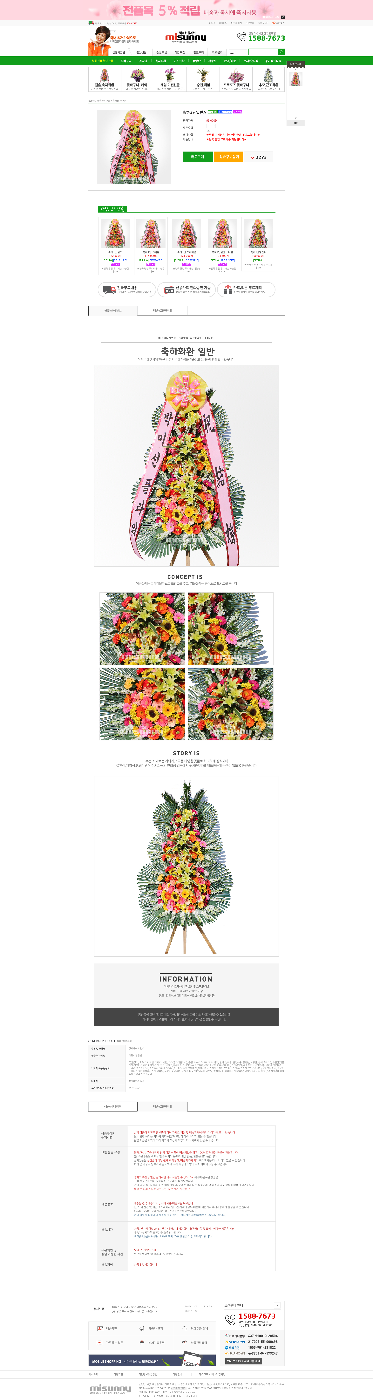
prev (111, 31)
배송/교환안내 (162, 310)
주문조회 (250, 23)
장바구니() (263, 23)
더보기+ (208, 1306)
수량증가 (208, 129)
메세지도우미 (156, 1342)
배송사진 (111, 1328)
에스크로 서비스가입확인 (212, 1374)
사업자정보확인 (178, 1388)
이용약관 (118, 1374)
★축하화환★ (103, 101)
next (114, 31)
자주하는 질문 (114, 1342)
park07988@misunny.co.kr (183, 1392)
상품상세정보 (113, 310)
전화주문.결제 (199, 1328)
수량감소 (208, 130)
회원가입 (223, 23)
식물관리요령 (199, 1342)
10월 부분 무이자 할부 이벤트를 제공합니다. (135, 1307)
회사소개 (93, 1374)
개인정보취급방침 (148, 1374)
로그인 (211, 23)
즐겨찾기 (280, 23)
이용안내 (177, 1374)
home (91, 101)
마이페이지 (236, 23)
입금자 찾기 (155, 1328)
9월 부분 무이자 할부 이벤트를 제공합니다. (135, 1311)
